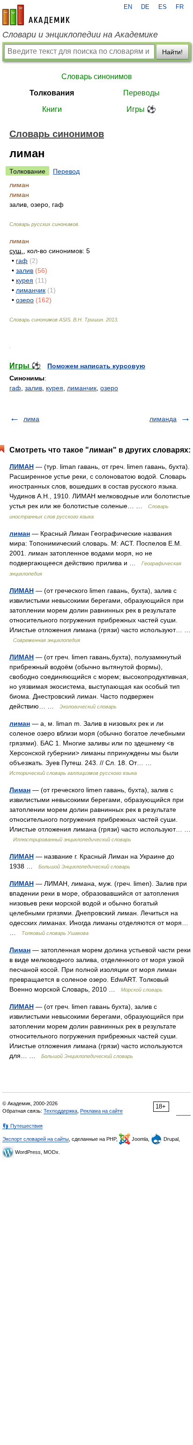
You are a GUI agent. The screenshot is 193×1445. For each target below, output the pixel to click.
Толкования (52, 93)
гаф (22, 260)
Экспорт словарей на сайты (35, 1139)
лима (31, 419)
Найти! (172, 52)
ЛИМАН (21, 466)
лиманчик (30, 290)
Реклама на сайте (101, 1111)
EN (128, 7)
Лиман (19, 790)
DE (145, 7)
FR (180, 7)
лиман (19, 533)
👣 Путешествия (22, 1126)
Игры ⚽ (141, 109)
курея (24, 280)
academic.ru (36, 15)
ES (162, 7)
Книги (52, 109)
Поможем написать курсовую (96, 366)
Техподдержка (60, 1111)
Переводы (141, 93)
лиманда (163, 419)
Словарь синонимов (96, 76)
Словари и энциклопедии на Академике (80, 34)
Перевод (66, 171)
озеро (25, 300)
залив (24, 270)
